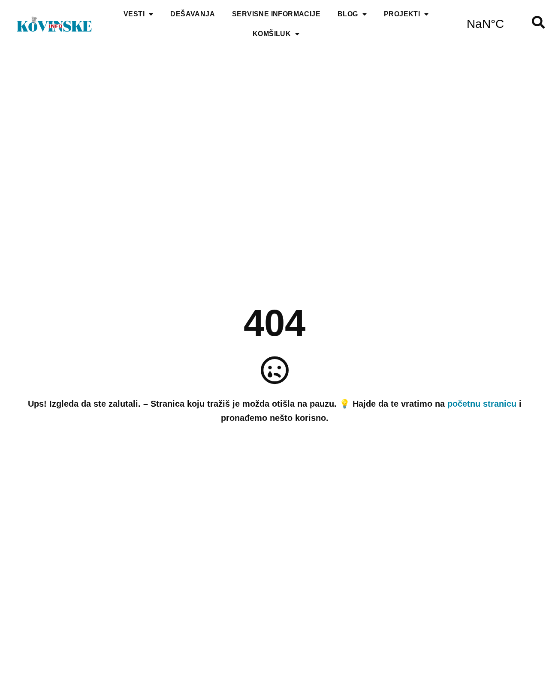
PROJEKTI (402, 14)
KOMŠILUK (272, 33)
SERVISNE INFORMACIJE (276, 14)
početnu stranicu (481, 403)
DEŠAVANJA (192, 14)
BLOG (348, 14)
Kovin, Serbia (485, 24)
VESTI (134, 14)
